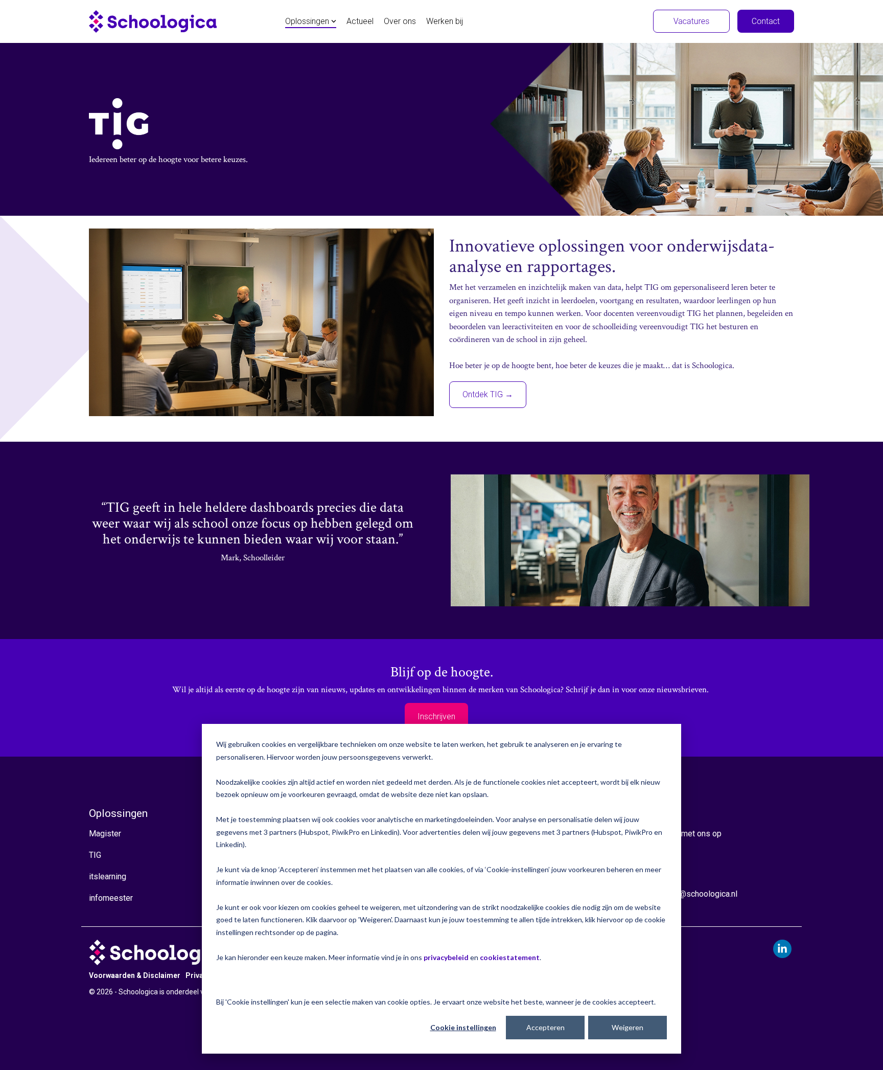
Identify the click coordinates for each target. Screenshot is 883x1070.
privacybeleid (446, 957)
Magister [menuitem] (105, 833)
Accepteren (545, 1027)
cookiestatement (510, 957)
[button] (782, 949)
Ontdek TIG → (487, 394)
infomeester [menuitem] (111, 898)
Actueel (360, 21)
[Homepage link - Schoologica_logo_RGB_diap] (161, 959)
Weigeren (627, 1027)
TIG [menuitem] (95, 855)
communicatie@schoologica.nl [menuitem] (683, 894)
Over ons (400, 21)
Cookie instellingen (463, 1027)
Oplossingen (307, 21)
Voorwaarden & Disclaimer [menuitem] (134, 975)
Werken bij (444, 21)
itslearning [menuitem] (107, 876)
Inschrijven (436, 716)
